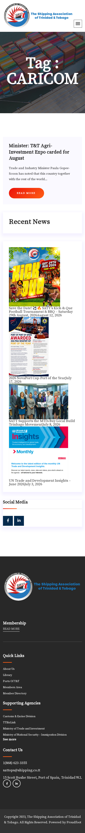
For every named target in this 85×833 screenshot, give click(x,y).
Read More (11, 629)
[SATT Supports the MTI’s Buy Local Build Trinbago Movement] (38, 401)
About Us (9, 669)
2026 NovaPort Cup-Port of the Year (37, 378)
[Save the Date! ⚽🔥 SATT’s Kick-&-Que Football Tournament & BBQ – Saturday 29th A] (34, 276)
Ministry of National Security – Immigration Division (35, 735)
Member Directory (14, 693)
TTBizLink (9, 722)
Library (7, 675)
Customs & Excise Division (19, 716)
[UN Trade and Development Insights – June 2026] (38, 452)
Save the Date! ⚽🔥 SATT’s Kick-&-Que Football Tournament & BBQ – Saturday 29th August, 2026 (41, 312)
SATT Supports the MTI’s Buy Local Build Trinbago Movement (42, 423)
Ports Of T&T (11, 681)
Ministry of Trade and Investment (24, 728)
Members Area (12, 687)
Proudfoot (74, 822)
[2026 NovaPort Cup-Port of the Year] (29, 346)
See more (9, 739)
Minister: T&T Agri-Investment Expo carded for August (39, 152)
